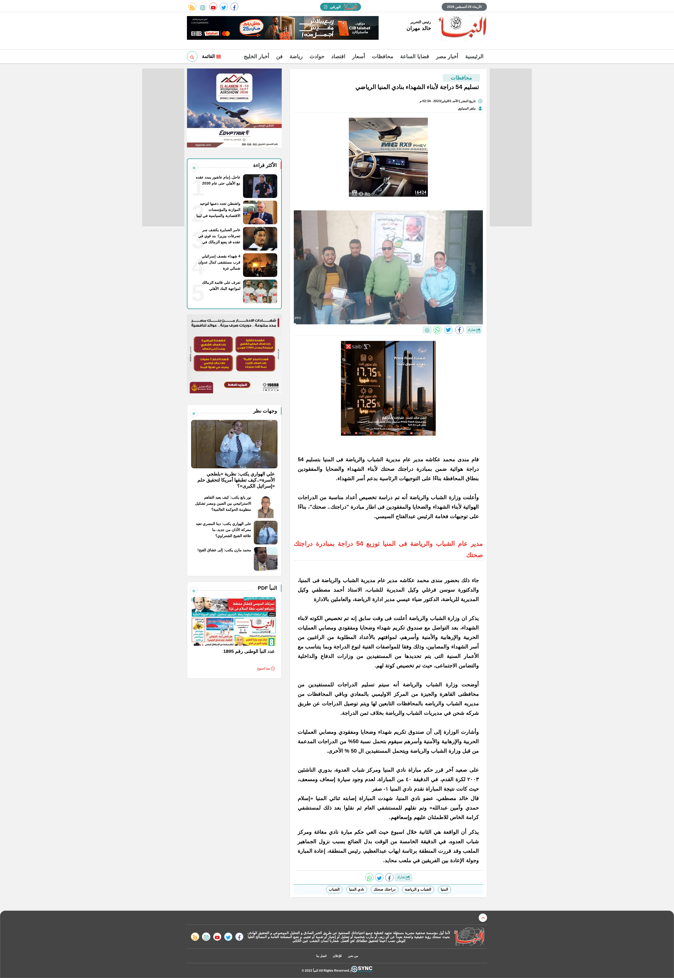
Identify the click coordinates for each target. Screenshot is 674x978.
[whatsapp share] (437, 330)
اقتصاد (338, 56)
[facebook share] (459, 330)
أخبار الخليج (256, 56)
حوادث (317, 56)
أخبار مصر (447, 56)
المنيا (444, 889)
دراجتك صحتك (384, 889)
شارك (472, 330)
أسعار (358, 56)
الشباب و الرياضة (418, 889)
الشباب (334, 889)
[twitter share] (448, 330)
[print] (427, 330)
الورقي (335, 7)
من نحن (353, 956)
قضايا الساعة (414, 56)
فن (279, 56)
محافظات (382, 56)
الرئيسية (474, 56)
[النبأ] (461, 27)
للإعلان (337, 956)
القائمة (209, 56)
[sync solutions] (361, 970)
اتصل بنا (321, 956)
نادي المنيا (356, 889)
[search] (192, 56)
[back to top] (483, 918)
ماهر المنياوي (466, 108)
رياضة (296, 56)
